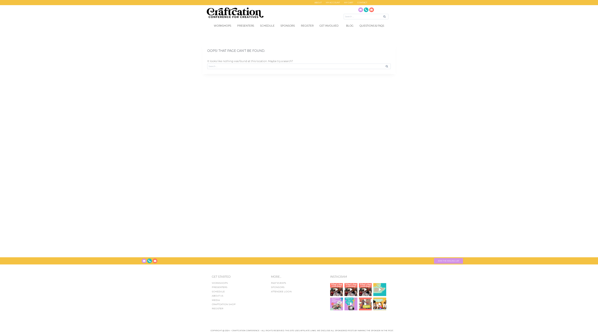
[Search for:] (366, 16)
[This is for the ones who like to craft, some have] (365, 304)
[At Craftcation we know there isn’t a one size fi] (350, 304)
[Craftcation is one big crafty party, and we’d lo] (379, 289)
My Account (333, 3)
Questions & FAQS (371, 25)
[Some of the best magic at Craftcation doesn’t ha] (336, 304)
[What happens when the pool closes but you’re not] (336, 289)
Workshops (222, 25)
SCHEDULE (267, 25)
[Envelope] (360, 9)
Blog (350, 25)
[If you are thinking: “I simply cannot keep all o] (379, 304)
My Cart (348, 3)
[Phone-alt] (366, 9)
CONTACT (362, 3)
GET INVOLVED (329, 25)
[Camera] (371, 9)
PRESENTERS (245, 25)
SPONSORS (287, 25)
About (318, 3)
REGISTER (307, 25)
